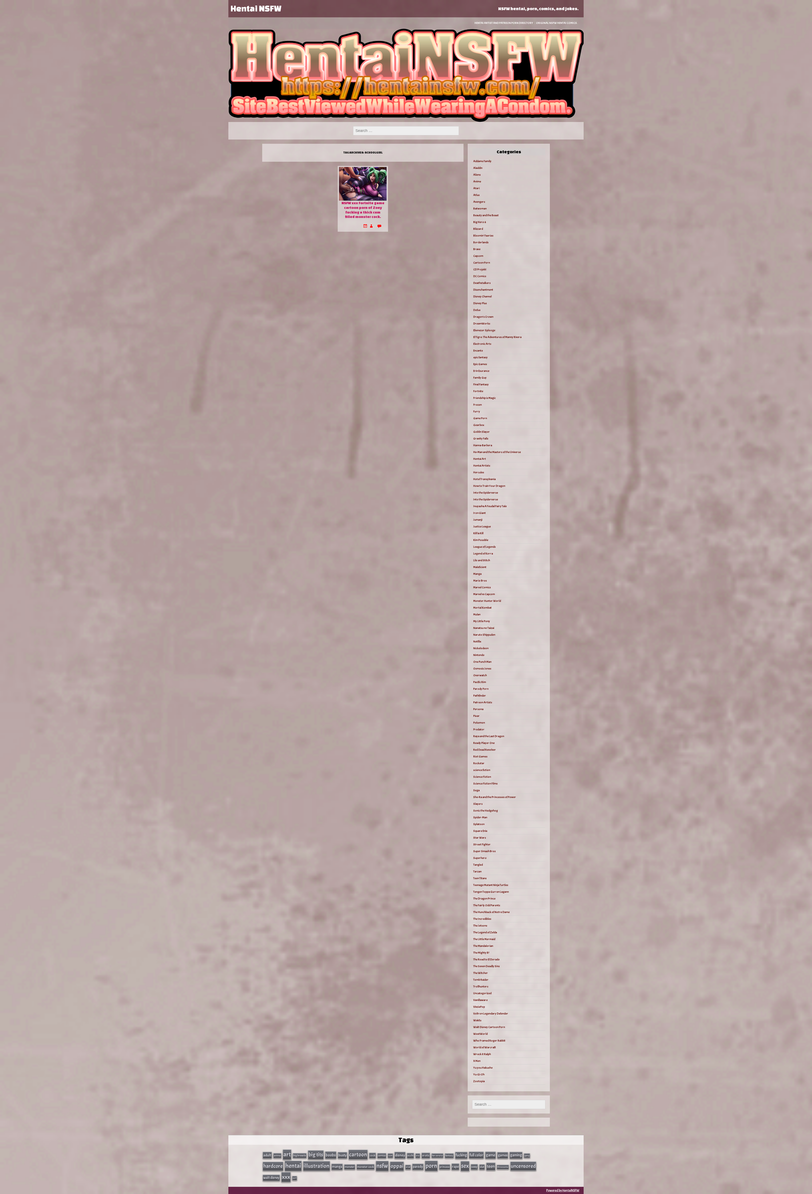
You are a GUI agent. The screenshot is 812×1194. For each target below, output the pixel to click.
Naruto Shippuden (484, 635)
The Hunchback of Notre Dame (491, 912)
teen (491, 1166)
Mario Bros (480, 580)
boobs (331, 1155)
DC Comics (479, 276)
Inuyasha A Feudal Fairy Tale (490, 506)
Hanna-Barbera (482, 445)
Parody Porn (480, 689)
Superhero (480, 858)
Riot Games (480, 756)
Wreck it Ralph (482, 1054)
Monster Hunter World (487, 601)
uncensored (523, 1166)
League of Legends (484, 547)
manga (337, 1166)
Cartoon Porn (481, 262)
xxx (286, 1177)
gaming (516, 1155)
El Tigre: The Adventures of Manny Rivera (497, 337)
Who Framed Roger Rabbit (489, 1040)
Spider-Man (480, 817)
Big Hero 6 (479, 222)
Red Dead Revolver (484, 750)
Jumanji (477, 520)
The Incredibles (482, 919)
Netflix (477, 641)
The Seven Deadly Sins (486, 966)
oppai (397, 1166)
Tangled (478, 865)
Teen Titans (480, 878)
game (490, 1155)
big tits (316, 1154)
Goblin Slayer (481, 432)
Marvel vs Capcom (484, 594)
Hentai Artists (481, 465)
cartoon (358, 1154)
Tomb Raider (480, 980)
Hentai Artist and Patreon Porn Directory (504, 23)
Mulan (476, 614)
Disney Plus (480, 303)
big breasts (299, 1155)
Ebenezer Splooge (484, 330)
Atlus (476, 195)
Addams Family (482, 161)
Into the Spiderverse (485, 492)
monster (350, 1167)
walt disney (271, 1177)
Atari (476, 188)
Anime (477, 181)
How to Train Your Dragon (489, 486)
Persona (478, 709)
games (503, 1155)
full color (476, 1155)
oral (408, 1167)
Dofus (476, 310)
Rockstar (478, 763)
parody (418, 1166)
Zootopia (479, 1081)
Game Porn (480, 418)
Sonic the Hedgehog (485, 810)
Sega (476, 790)
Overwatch (480, 675)
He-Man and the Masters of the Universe (497, 452)
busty (342, 1155)
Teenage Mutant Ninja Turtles (490, 885)
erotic (425, 1155)
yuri (294, 1178)
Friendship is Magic (484, 398)
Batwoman (480, 208)
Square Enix (480, 831)
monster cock (365, 1167)
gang (526, 1155)
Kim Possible (480, 540)
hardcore (273, 1166)
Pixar (476, 716)
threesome (502, 1166)
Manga (477, 574)
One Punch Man (482, 662)
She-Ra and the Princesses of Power (494, 797)
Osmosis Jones (482, 668)
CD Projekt (479, 269)
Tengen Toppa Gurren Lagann (491, 892)
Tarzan (477, 871)
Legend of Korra (483, 553)
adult (267, 1155)
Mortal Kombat (482, 607)
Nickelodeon (480, 648)
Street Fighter (482, 844)
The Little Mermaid (484, 939)
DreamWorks (481, 323)
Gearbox (478, 425)
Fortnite (478, 391)
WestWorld (480, 1034)
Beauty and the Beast (486, 215)
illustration (316, 1165)
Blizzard (478, 229)
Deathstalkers (482, 283)
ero (418, 1155)
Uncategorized (482, 993)
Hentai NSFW (255, 8)
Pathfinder (479, 695)
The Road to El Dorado (486, 959)
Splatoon (478, 824)
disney (400, 1155)
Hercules (478, 472)
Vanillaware (480, 1000)
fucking (461, 1155)
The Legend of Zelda (485, 932)
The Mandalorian (483, 946)
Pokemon (479, 722)
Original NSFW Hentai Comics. (556, 23)
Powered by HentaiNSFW (562, 1190)
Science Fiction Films (485, 783)
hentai (293, 1166)
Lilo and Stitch (481, 560)
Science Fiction (482, 777)
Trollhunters (480, 986)
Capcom (478, 256)
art (287, 1154)
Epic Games (480, 364)
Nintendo (478, 655)
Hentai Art (479, 459)
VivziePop (479, 1007)
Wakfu (477, 1020)
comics (382, 1155)
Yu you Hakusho (483, 1067)
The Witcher (480, 973)
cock (372, 1155)
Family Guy (480, 377)
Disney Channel (482, 296)
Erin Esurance (481, 371)
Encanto (478, 350)
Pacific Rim (479, 682)
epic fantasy (480, 357)
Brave (476, 249)
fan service (437, 1155)
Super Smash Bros (484, 851)
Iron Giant (479, 513)
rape (455, 1166)
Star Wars (479, 837)
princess (445, 1167)
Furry (476, 411)
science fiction (481, 770)
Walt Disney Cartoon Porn (489, 1027)
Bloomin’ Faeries (483, 235)
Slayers (478, 804)
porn (431, 1166)
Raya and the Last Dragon (488, 736)
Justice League (482, 526)
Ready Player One (484, 743)
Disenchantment (483, 290)
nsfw (382, 1166)
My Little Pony (481, 621)
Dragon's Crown (483, 317)
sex (465, 1166)
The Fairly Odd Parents (486, 905)
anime (277, 1155)
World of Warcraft (484, 1047)
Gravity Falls (480, 438)
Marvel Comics (482, 587)
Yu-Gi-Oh (478, 1074)
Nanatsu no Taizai (483, 628)
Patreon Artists (482, 702)
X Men (476, 1061)
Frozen (477, 405)
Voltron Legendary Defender (490, 1013)
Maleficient (479, 567)
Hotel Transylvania (484, 479)
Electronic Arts (482, 344)
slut (482, 1167)
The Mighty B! (481, 952)
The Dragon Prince (484, 898)
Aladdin (477, 168)
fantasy (449, 1155)
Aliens (477, 175)
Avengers (479, 202)
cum (390, 1155)
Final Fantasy (481, 384)
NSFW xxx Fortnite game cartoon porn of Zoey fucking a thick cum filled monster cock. (363, 210)
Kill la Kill (478, 533)
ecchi (410, 1155)
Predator (478, 729)
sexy (474, 1167)
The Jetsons (480, 925)
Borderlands (480, 242)
